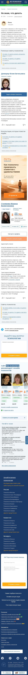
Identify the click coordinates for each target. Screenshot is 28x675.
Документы (4, 627)
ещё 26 (14, 404)
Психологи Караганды (10, 527)
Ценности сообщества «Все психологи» (11, 623)
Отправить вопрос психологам (9, 644)
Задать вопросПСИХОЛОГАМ (26, 440)
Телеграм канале (13, 330)
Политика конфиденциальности (9, 632)
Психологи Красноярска (10, 506)
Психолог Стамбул (6, 76)
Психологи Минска (9, 539)
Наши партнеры (5, 642)
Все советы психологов (9, 465)
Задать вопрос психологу (14, 94)
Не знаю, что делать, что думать (11, 58)
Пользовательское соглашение (9, 629)
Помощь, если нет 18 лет (7, 621)
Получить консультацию (14, 239)
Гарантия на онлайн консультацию (10, 614)
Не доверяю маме (7, 447)
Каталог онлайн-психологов (9, 407)
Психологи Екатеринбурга (11, 499)
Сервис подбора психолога (13, 593)
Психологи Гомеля (9, 541)
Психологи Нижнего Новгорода (13, 501)
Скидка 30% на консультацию (8, 619)
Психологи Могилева (10, 546)
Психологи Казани (9, 504)
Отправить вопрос (14, 584)
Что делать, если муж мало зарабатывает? (14, 63)
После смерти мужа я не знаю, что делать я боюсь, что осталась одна (14, 427)
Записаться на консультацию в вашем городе (13, 600)
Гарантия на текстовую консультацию (11, 617)
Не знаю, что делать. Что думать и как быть (14, 312)
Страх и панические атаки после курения (13, 456)
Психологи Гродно (9, 548)
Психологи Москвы (9, 492)
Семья (4, 401)
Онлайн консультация (13, 596)
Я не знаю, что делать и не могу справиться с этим (11, 438)
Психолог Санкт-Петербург (17, 209)
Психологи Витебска (10, 543)
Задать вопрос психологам (9, 68)
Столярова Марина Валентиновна (9, 204)
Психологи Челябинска (10, 508)
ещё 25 (3, 404)
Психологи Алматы (9, 521)
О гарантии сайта (8, 410)
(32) (15, 226)
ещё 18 (25, 404)
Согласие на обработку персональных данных (13, 634)
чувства (7, 113)
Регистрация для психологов (12, 651)
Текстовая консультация (13, 605)
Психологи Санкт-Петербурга (12, 495)
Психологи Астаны (9, 523)
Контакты (3, 640)
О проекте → (14, 195)
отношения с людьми (14, 279)
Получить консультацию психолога (14, 5)
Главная (3, 9)
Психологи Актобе (9, 530)
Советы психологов (12, 9)
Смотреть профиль (14, 234)
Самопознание (18, 16)
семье (10, 276)
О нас (2, 646)
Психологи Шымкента (10, 525)
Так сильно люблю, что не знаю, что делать (14, 308)
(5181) (6, 226)
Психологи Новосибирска (11, 497)
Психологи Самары (9, 511)
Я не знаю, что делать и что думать (12, 136)
